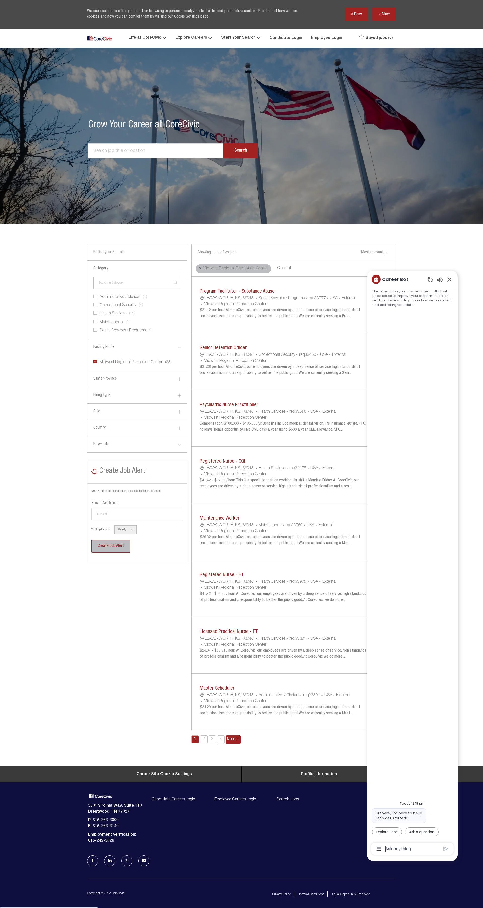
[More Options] (379, 849)
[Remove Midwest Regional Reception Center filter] (200, 268)
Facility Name (103, 347)
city (96, 412)
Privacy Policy (281, 894)
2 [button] (204, 739)
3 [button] (212, 739)
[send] (446, 849)
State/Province (105, 379)
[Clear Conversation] (430, 279)
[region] (412, 563)
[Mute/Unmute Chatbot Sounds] (440, 279)
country (99, 428)
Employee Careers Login (235, 800)
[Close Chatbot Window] (449, 279)
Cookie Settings (186, 17)
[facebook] (92, 860)
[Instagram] (143, 860)
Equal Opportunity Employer (351, 894)
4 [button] (221, 739)
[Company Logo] (99, 38)
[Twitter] (126, 860)
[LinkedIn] (109, 860)
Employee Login (326, 38)
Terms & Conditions (311, 894)
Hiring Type (101, 395)
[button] (240, 150)
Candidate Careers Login (173, 800)
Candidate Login (286, 38)
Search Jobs (288, 800)
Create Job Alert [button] (111, 546)
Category (100, 269)
